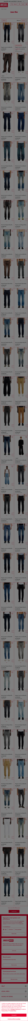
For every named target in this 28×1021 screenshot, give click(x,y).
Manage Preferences (16, 1009)
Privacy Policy (5, 1010)
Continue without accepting (14, 1018)
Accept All (14, 1015)
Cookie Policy (13, 1010)
